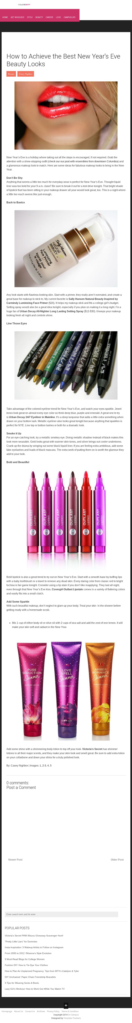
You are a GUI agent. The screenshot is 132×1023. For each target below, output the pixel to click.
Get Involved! (17, 17)
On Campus (73, 1015)
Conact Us (30, 1011)
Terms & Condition (70, 1011)
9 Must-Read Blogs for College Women (25, 959)
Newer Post (15, 859)
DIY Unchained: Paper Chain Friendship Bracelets (30, 977)
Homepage (7, 1011)
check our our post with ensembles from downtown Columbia (83, 161)
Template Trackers (72, 1018)
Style (30, 17)
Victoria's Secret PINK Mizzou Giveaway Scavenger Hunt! (34, 935)
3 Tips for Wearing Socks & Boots (22, 983)
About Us (18, 1011)
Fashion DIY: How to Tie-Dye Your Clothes (26, 965)
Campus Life (69, 17)
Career (49, 17)
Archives (41, 1011)
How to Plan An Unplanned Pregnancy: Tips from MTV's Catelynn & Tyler (42, 971)
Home (5, 17)
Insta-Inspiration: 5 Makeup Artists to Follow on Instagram (34, 947)
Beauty (39, 17)
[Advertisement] (65, 44)
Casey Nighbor (25, 73)
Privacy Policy (53, 1011)
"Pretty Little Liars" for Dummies (21, 941)
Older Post (117, 859)
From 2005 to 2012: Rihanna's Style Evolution (28, 953)
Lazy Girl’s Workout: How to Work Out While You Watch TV (35, 989)
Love (58, 17)
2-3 (44, 765)
